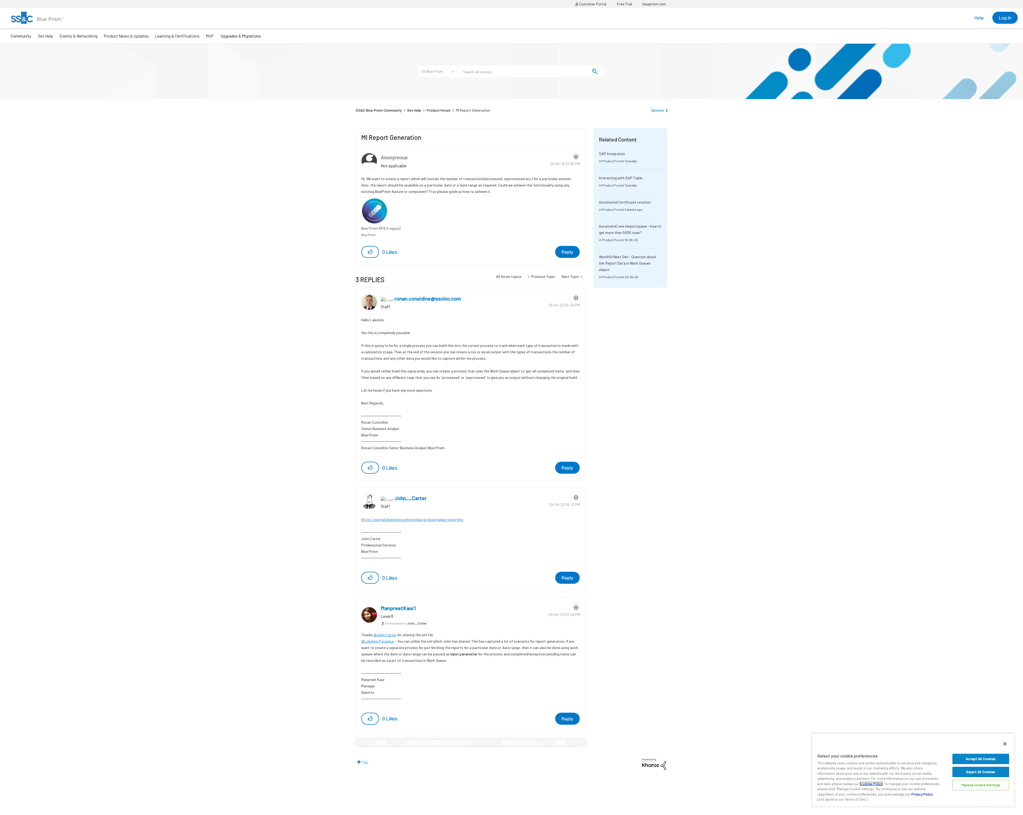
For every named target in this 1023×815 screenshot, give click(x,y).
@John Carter (385, 634)
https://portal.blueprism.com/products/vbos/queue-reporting (412, 519)
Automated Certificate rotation (625, 202)
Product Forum (438, 110)
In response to (406, 623)
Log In (1005, 18)
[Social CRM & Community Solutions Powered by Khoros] (654, 763)
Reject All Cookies (980, 772)
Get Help (45, 35)
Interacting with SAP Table (620, 178)
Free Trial (624, 4)
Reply (567, 252)
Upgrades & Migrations (241, 35)
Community (21, 35)
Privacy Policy (922, 794)
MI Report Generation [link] (473, 110)
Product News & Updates (126, 35)
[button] (370, 252)
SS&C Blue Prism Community (379, 110)
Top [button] (365, 762)
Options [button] (657, 110)
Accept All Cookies (981, 759)
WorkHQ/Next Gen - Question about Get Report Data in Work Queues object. (627, 263)
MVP (210, 35)
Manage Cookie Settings (980, 785)
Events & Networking (78, 35)
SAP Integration (612, 153)
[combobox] (531, 71)
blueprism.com (654, 4)
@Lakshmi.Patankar (377, 641)
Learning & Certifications (177, 35)
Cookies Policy (871, 784)
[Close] (1005, 744)
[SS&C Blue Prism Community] (37, 18)
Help (979, 18)
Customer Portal (592, 4)
